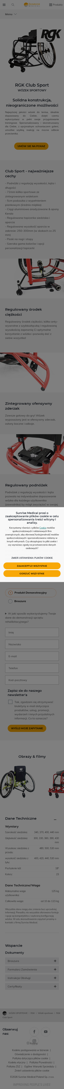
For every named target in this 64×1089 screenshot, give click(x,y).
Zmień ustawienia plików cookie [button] (32, 557)
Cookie (42, 527)
